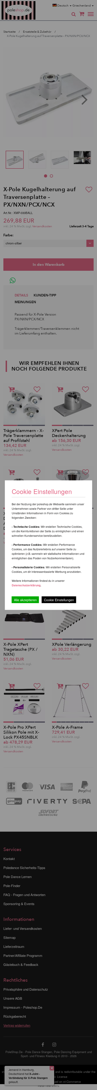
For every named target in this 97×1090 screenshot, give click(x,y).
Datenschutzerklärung (26, 585)
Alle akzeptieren (25, 599)
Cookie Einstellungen (59, 599)
